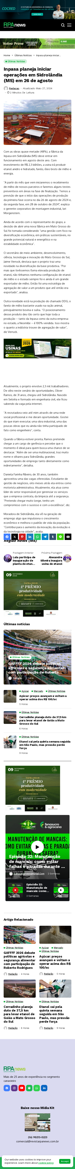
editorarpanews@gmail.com (29, 873)
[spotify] (29, 1088)
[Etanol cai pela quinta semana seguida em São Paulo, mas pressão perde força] (10, 742)
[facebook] (7, 1088)
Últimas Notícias (23, 55)
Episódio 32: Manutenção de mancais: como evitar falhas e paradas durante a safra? (36, 861)
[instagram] (14, 1088)
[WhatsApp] (36, 1088)
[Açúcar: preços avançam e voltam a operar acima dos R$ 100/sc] (10, 696)
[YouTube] (22, 1088)
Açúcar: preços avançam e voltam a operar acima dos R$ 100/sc (43, 697)
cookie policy (46, 1162)
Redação (17, 678)
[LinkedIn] (44, 1088)
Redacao (14, 88)
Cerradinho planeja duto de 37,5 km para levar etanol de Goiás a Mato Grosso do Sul (42, 720)
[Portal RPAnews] (14, 25)
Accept (65, 1161)
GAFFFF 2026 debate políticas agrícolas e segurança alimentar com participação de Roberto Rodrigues (36, 667)
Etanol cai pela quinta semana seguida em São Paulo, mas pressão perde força (44, 745)
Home (7, 55)
